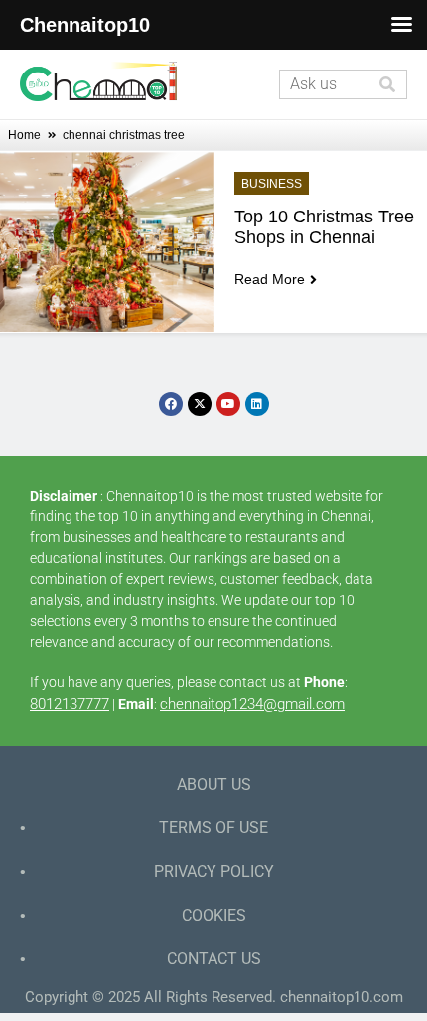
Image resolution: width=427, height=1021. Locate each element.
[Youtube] (228, 404)
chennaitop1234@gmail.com (252, 704)
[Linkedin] (257, 404)
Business (271, 184)
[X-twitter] (200, 404)
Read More (269, 279)
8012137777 (69, 704)
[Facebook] (171, 404)
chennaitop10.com (341, 997)
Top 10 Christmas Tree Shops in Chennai (326, 227)
